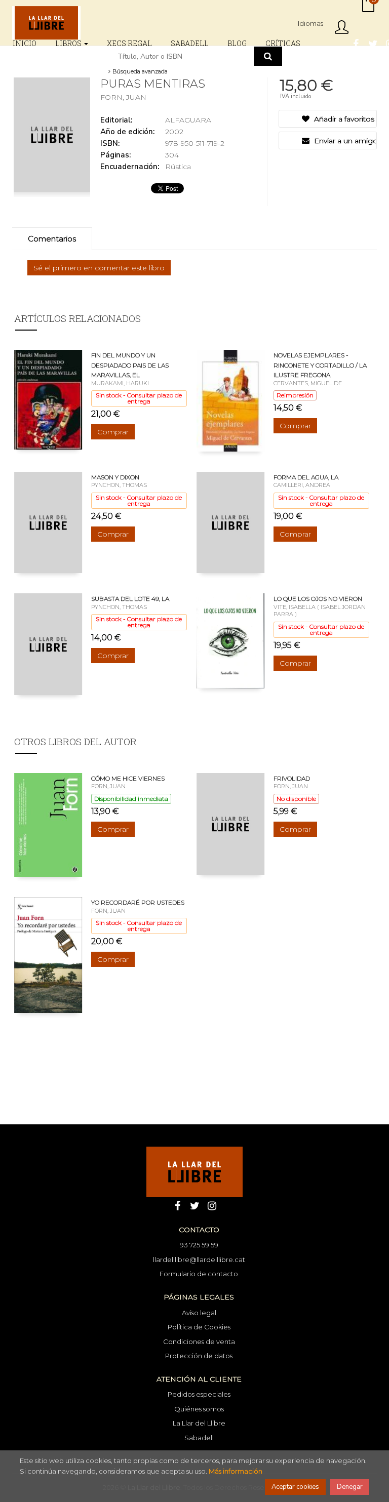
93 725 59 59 (199, 1245)
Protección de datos (198, 1356)
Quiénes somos (199, 1409)
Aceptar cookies (295, 1486)
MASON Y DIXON (115, 477)
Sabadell (199, 1438)
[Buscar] (268, 56)
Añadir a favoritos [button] (343, 119)
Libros (69, 43)
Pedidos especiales (199, 1394)
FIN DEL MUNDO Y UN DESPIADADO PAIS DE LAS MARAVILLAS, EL (130, 365)
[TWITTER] (372, 43)
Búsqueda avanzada (139, 71)
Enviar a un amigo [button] (344, 140)
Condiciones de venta (199, 1341)
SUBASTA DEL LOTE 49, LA (130, 598)
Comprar (113, 431)
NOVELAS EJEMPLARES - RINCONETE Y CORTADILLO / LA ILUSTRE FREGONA (320, 365)
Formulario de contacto (199, 1274)
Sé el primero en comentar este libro (99, 267)
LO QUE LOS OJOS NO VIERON (318, 598)
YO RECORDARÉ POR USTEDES (137, 902)
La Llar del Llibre (199, 1423)
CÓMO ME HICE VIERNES (128, 778)
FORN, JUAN (123, 97)
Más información (235, 1471)
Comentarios (52, 238)
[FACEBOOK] (355, 43)
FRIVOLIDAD (292, 778)
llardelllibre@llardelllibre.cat (199, 1259)
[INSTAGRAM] (211, 1204)
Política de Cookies (199, 1327)
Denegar (350, 1486)
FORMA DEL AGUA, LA (306, 477)
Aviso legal (199, 1313)
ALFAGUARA (188, 120)
